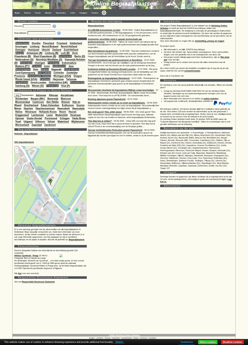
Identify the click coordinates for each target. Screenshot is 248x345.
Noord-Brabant (50, 46)
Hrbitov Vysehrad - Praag (26, 255)
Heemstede (78, 108)
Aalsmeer (41, 95)
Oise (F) (65, 85)
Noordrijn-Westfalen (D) (49, 59)
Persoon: (18, 26)
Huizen (72, 111)
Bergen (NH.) (38, 98)
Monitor (48, 13)
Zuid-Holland (71, 49)
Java (71, 66)
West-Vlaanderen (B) (44, 56)
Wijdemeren (78, 121)
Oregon (78, 76)
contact (143, 338)
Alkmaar (53, 95)
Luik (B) (65, 53)
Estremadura (69, 62)
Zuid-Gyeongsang (25, 72)
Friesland (62, 43)
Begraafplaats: (21, 33)
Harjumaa (58, 79)
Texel (18, 121)
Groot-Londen (38, 82)
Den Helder (52, 102)
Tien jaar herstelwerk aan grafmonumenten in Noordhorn (115, 60)
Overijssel (33, 49)
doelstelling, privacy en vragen (209, 41)
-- (16, 151)
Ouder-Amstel (34, 118)
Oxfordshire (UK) (58, 82)
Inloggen (83, 13)
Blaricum (66, 98)
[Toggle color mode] (104, 12)
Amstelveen (67, 95)
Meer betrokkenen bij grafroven (103, 51)
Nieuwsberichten (96, 26)
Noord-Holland (69, 46)
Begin (17, 13)
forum (108, 338)
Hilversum (30, 111)
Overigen (20, 49)
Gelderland (76, 43)
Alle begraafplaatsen (24, 142)
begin (92, 338)
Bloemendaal (22, 102)
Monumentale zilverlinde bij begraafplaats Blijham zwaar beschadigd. (121, 90)
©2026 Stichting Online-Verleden (124, 335)
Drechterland (31, 105)
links (136, 338)
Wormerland (22, 124)
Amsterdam (21, 98)
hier (20, 273)
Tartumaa (71, 79)
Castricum (38, 102)
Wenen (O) (38, 85)
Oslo (35, 69)
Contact (95, 13)
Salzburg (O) (22, 85)
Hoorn (62, 111)
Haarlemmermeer (45, 108)
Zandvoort (50, 124)
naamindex (126, 338)
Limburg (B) (51, 53)
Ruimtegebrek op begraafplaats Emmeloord (109, 78)
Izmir (47, 66)
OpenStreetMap (69, 223)
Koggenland (22, 115)
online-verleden (211, 98)
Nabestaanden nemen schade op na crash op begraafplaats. (116, 103)
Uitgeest (28, 121)
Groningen (21, 46)
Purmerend (51, 118)
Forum (38, 13)
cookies (152, 338)
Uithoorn (40, 121)
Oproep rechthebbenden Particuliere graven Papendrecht (115, 130)
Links (72, 13)
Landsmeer (37, 115)
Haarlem (28, 108)
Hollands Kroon (48, 111)
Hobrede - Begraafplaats (26, 134)
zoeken (99, 338)
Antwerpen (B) (34, 53)
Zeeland (56, 49)
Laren (49, 115)
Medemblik (61, 115)
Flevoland (48, 43)
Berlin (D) (79, 56)
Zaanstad (37, 124)
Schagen (65, 118)
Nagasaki (56, 69)
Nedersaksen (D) (24, 59)
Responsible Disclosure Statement (38, 282)
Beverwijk (52, 98)
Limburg (34, 46)
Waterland (63, 121)
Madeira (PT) (22, 66)
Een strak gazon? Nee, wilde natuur (105, 112)
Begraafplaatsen (76, 239)
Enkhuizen (68, 105)
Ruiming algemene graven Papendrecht (107, 99)
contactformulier (192, 71)
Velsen (51, 121)
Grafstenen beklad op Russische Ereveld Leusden (112, 69)
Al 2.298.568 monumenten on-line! (104, 30)
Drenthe (36, 43)
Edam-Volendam (50, 105)
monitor (116, 338)
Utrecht (46, 49)
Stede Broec (79, 118)
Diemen (65, 102)
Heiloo (19, 111)
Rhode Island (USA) (26, 79)
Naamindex (61, 13)
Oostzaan (75, 115)
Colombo (59, 72)
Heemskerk (63, 108)
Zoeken (27, 13)
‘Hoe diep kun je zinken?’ (100, 121)
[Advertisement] (123, 308)
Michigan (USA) (62, 76)
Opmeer (19, 118)
